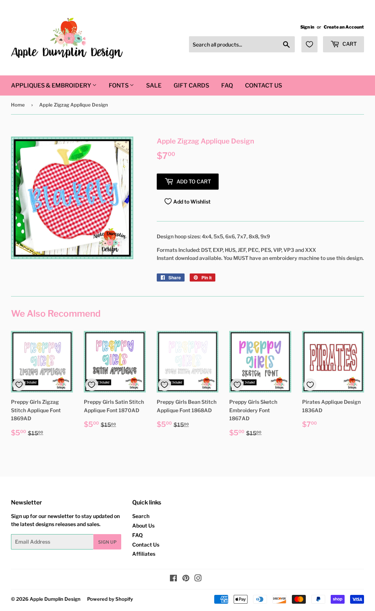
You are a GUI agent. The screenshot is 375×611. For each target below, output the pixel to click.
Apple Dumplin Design (55, 599)
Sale (153, 85)
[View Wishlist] (309, 44)
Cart (349, 44)
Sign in (307, 27)
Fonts (119, 85)
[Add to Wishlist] (18, 384)
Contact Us (263, 85)
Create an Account (344, 27)
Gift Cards (191, 85)
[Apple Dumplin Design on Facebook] (173, 579)
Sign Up (107, 542)
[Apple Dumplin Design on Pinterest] (186, 579)
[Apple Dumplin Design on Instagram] (198, 579)
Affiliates (143, 554)
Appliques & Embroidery (51, 85)
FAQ (227, 85)
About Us (143, 525)
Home (18, 105)
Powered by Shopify (110, 599)
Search (140, 516)
